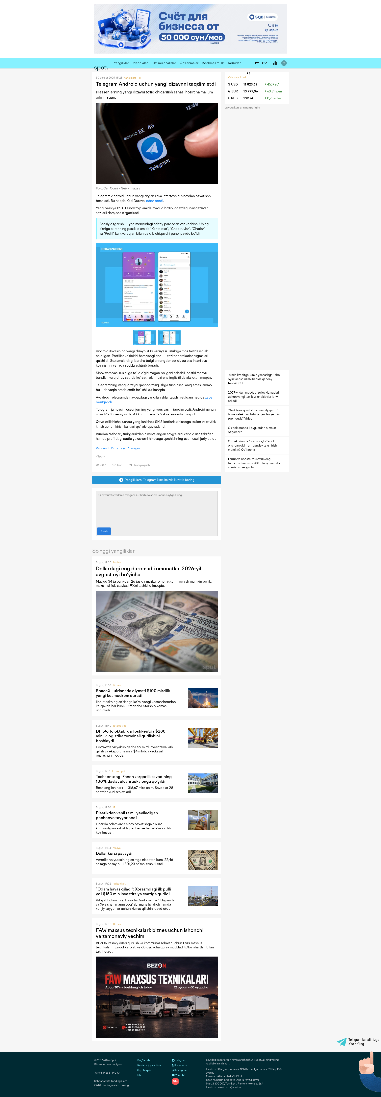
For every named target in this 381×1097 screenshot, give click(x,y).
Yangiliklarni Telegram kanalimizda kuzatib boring (158, 480)
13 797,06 (250, 91)
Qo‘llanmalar (189, 63)
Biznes (117, 685)
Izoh (119, 465)
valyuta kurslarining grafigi (241, 107)
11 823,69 (250, 84)
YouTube (180, 1075)
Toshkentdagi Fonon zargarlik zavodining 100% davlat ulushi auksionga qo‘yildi (134, 779)
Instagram (181, 1070)
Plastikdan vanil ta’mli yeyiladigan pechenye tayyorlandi (127, 815)
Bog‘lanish (143, 1060)
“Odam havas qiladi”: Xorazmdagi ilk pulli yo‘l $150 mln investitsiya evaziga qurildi (133, 891)
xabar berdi (154, 201)
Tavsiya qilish (141, 465)
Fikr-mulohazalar (164, 63)
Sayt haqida (144, 1070)
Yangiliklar (121, 63)
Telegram (180, 1060)
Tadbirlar (234, 63)
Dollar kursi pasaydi (114, 853)
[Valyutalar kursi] (275, 63)
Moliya (117, 562)
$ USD (233, 84)
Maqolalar (140, 63)
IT (114, 807)
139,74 (248, 98)
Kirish (104, 531)
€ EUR (233, 91)
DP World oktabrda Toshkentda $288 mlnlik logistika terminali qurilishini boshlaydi (130, 736)
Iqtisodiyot (119, 725)
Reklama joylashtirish (149, 1065)
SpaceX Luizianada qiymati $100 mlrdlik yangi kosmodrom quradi (133, 693)
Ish (139, 1075)
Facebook (181, 1065)
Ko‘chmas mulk (213, 63)
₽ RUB (233, 98)
